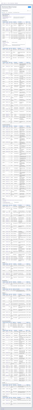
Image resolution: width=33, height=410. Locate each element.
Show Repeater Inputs (16, 12)
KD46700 (7, 246)
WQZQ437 (7, 257)
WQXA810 (7, 290)
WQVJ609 (7, 352)
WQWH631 (7, 223)
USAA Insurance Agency (6, 42)
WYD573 (7, 345)
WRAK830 (7, 375)
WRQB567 (7, 355)
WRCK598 (7, 233)
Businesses (16, 3)
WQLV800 (7, 127)
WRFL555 (7, 99)
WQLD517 (7, 86)
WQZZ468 (7, 66)
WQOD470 (7, 52)
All (6, 12)
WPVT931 (7, 63)
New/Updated (10, 12)
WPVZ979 (7, 49)
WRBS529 (7, 77)
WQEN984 (7, 196)
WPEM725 (7, 208)
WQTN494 (7, 239)
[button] (32, 1)
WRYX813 (7, 317)
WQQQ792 (7, 394)
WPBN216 (7, 365)
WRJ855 (7, 248)
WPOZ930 (7, 183)
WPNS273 (7, 251)
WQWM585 (7, 23)
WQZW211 (7, 295)
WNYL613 (7, 256)
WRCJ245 (7, 212)
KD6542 (7, 331)
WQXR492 (7, 337)
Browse (5, 3)
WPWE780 (7, 273)
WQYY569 (7, 177)
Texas (9, 3)
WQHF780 (7, 228)
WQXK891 (7, 388)
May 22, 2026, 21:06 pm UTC (8, 8)
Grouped (4, 12)
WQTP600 (7, 131)
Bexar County (12, 3)
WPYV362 (7, 231)
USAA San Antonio (5, 44)
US (6, 3)
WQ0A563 (7, 114)
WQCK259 (7, 149)
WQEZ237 (7, 116)
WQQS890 (7, 237)
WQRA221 (7, 362)
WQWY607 (7, 30)
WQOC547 (7, 181)
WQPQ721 (7, 312)
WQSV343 (7, 398)
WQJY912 (7, 190)
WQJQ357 (7, 400)
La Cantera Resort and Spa (6, 202)
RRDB (2, 3)
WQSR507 (7, 366)
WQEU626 (7, 254)
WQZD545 (7, 391)
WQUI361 (7, 111)
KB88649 (7, 206)
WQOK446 (7, 221)
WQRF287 (7, 335)
